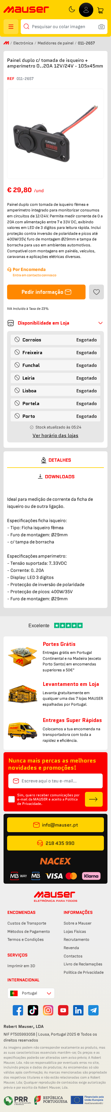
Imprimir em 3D (21, 965)
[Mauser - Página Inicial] (26, 10)
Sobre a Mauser (77, 923)
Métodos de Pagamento (28, 931)
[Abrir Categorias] (11, 26)
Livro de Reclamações (83, 964)
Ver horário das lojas (55, 435)
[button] (55, 323)
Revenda (71, 947)
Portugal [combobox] (29, 993)
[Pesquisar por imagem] (101, 26)
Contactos (73, 956)
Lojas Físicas (75, 931)
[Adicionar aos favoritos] (96, 292)
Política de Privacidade (84, 972)
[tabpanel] (55, 544)
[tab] (55, 460)
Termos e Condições (25, 939)
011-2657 (25, 78)
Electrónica (23, 43)
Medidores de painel (56, 43)
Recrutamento (76, 939)
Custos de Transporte (26, 923)
